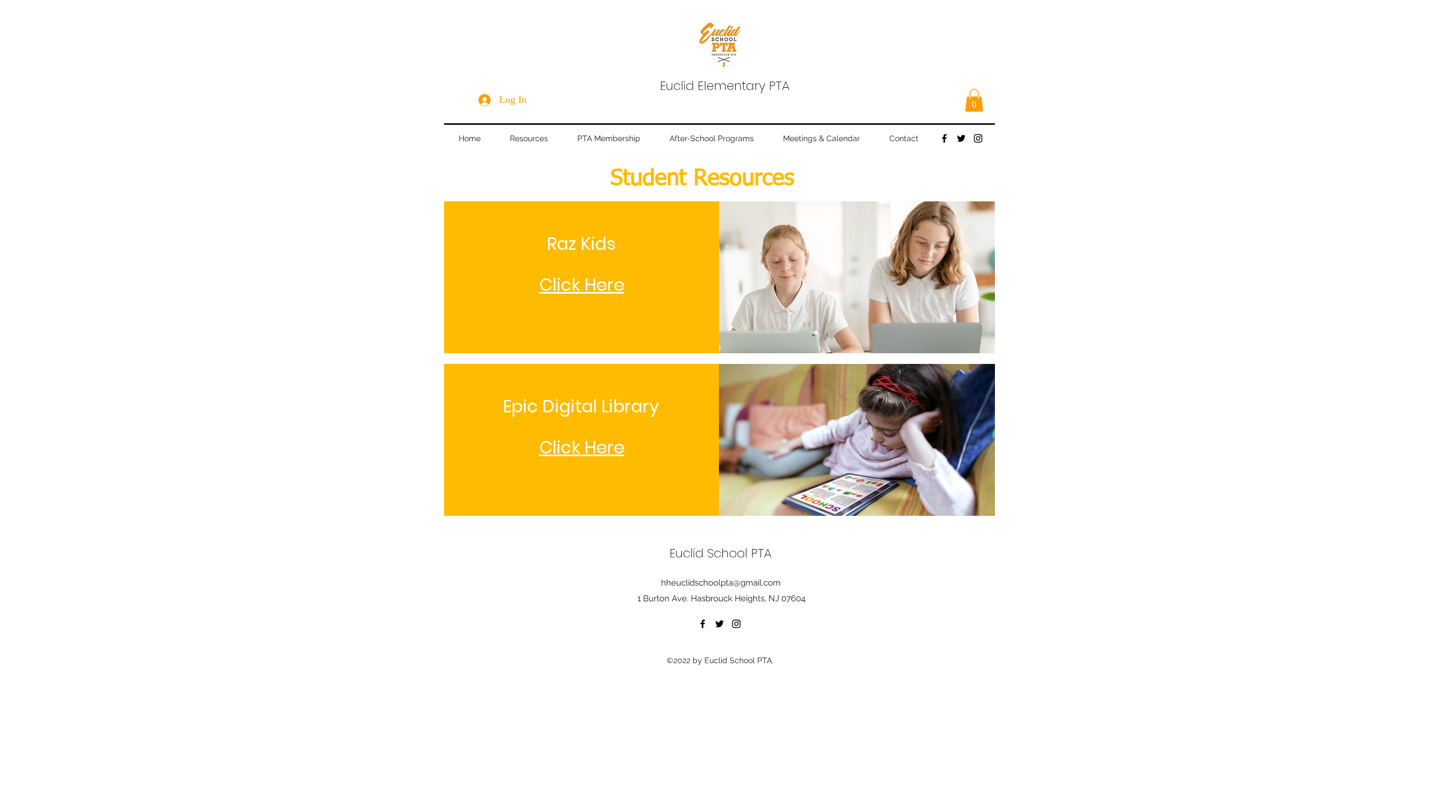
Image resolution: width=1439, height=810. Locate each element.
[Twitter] (961, 138)
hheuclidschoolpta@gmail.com (721, 583)
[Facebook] (944, 138)
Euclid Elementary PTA (725, 85)
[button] (974, 100)
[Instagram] (978, 138)
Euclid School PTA (720, 553)
